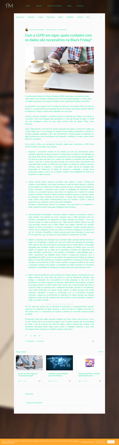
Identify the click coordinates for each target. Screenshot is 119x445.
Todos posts (20, 17)
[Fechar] (117, 442)
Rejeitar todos (101, 442)
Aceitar (111, 442)
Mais (88, 17)
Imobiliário (70, 17)
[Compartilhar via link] (40, 335)
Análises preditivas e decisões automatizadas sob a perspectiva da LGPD (89, 375)
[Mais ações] (93, 30)
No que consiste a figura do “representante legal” (27, 375)
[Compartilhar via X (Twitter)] (30, 335)
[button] (101, 17)
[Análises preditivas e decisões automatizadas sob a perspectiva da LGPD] (89, 362)
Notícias (80, 17)
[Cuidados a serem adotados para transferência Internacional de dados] (59, 362)
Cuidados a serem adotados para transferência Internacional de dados (58, 375)
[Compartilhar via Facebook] (26, 335)
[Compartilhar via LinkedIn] (35, 335)
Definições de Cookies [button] (87, 442)
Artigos (40, 17)
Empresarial (51, 17)
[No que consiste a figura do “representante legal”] (29, 362)
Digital (60, 17)
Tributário (31, 17)
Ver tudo (100, 351)
